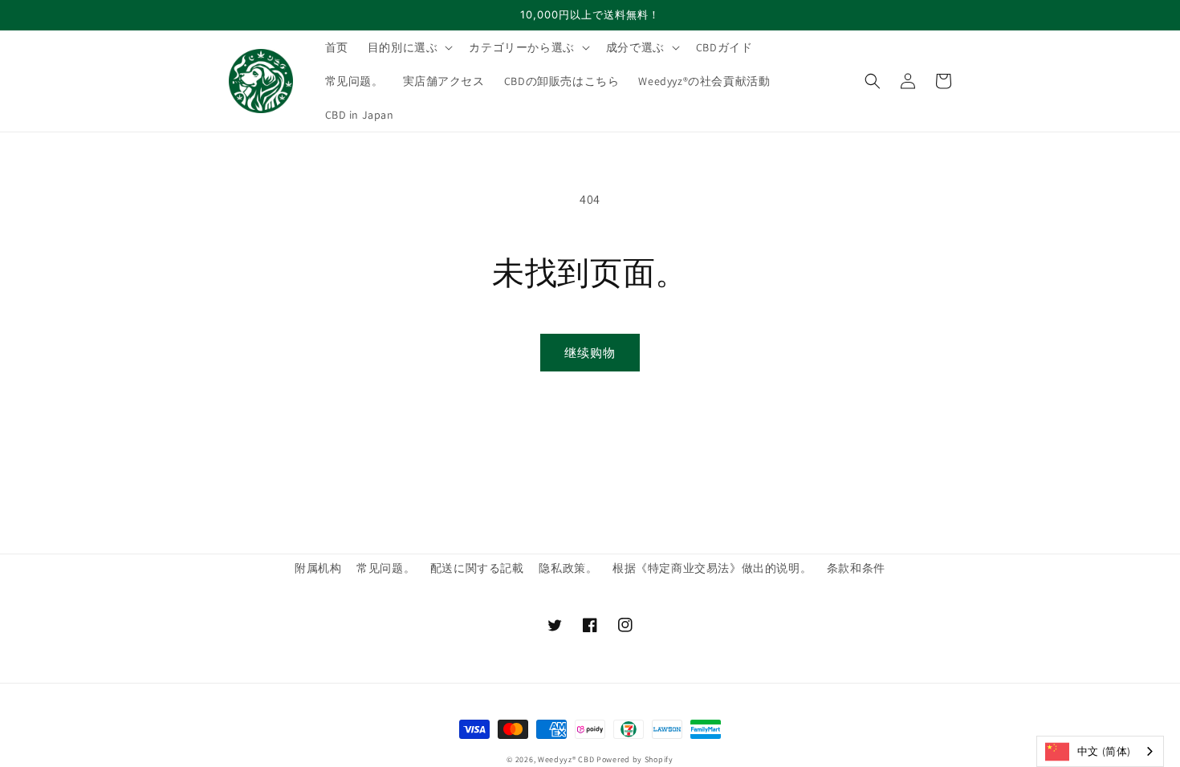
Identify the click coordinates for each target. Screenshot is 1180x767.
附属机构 (318, 568)
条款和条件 (856, 568)
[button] (409, 47)
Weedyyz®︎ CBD (566, 759)
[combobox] (1100, 751)
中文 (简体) (1104, 751)
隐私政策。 (568, 568)
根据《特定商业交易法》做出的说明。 (712, 568)
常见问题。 (385, 568)
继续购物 (590, 352)
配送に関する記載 (477, 568)
